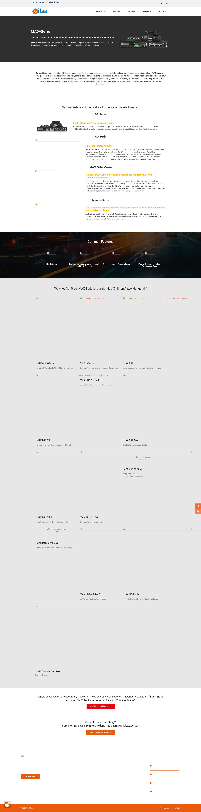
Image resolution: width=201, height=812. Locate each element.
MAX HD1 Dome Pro (91, 380)
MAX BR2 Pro (130, 440)
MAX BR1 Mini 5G (132, 468)
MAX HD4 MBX (131, 594)
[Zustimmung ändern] (7, 804)
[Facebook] (152, 3)
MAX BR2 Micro (45, 440)
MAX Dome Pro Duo (48, 542)
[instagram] (148, 3)
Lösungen (117, 11)
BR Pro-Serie (87, 363)
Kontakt (162, 11)
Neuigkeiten (147, 11)
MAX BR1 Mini (44, 517)
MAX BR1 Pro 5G (89, 517)
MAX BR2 (128, 363)
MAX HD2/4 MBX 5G (91, 594)
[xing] (162, 3)
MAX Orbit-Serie (46, 363)
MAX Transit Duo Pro (48, 671)
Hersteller (132, 11)
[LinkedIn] (157, 3)
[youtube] (166, 3)
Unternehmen (101, 11)
